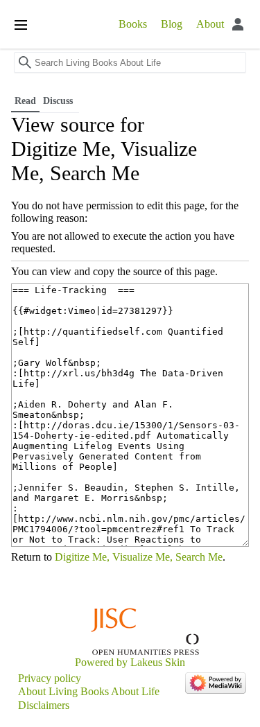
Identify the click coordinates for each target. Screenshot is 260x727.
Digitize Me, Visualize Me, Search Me (139, 557)
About (210, 24)
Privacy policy (49, 678)
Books (133, 24)
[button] (250, 66)
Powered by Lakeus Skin (130, 662)
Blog (171, 24)
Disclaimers (43, 705)
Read (25, 101)
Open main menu (21, 25)
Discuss (59, 101)
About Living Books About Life (88, 691)
